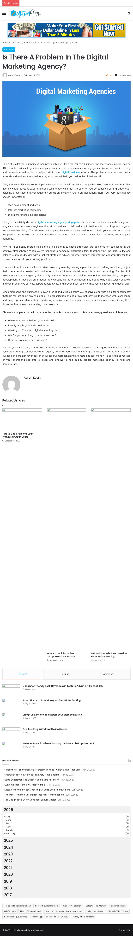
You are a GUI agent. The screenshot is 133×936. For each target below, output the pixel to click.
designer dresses (118, 906)
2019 (8, 881)
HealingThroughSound (30, 911)
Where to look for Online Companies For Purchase (61, 655)
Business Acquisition (71, 906)
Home (7, 42)
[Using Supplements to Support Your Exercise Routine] (11, 719)
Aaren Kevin (14, 75)
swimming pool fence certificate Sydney (50, 917)
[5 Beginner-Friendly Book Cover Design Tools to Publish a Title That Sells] (11, 690)
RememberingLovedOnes (15, 917)
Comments (108, 674)
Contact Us (124, 930)
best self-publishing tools (46, 906)
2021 (8, 867)
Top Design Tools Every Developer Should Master (30, 799)
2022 (8, 860)
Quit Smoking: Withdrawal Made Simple (45, 729)
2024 (8, 847)
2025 (8, 840)
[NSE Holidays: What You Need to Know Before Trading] (111, 529)
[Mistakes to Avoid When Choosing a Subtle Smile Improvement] (11, 748)
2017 (8, 894)
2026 (8, 809)
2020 (8, 874)
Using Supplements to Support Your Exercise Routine (52, 714)
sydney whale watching (83, 917)
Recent (23, 674)
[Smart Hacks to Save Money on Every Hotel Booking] (11, 705)
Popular (64, 674)
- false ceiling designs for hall (17, 906)
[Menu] (4, 14)
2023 (8, 854)
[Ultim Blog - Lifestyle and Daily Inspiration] (26, 13)
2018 (8, 888)
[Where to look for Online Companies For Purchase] (66, 529)
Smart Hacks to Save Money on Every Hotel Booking (52, 700)
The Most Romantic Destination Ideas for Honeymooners (34, 794)
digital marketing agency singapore (58, 222)
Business (17, 42)
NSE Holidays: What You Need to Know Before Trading (109, 655)
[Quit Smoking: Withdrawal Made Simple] (11, 733)
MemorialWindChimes (118, 911)
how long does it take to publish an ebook (64, 911)
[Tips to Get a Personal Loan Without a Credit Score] (22, 419)
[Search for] (129, 14)
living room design (95, 911)
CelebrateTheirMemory (96, 906)
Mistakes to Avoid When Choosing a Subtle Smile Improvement (58, 743)
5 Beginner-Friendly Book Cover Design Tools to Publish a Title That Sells (63, 686)
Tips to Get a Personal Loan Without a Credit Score (17, 435)
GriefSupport (10, 911)
